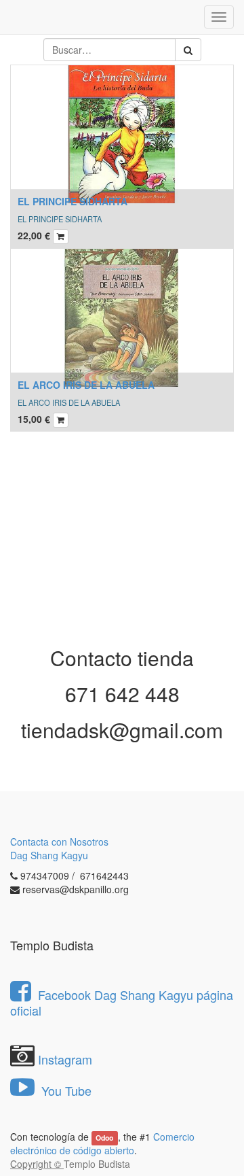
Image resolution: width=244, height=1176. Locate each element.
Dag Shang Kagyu (49, 855)
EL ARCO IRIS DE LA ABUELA (86, 385)
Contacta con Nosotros (59, 841)
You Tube (65, 1090)
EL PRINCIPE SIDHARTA (72, 201)
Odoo (104, 1137)
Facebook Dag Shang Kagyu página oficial (121, 1002)
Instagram (65, 1059)
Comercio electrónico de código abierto (102, 1143)
